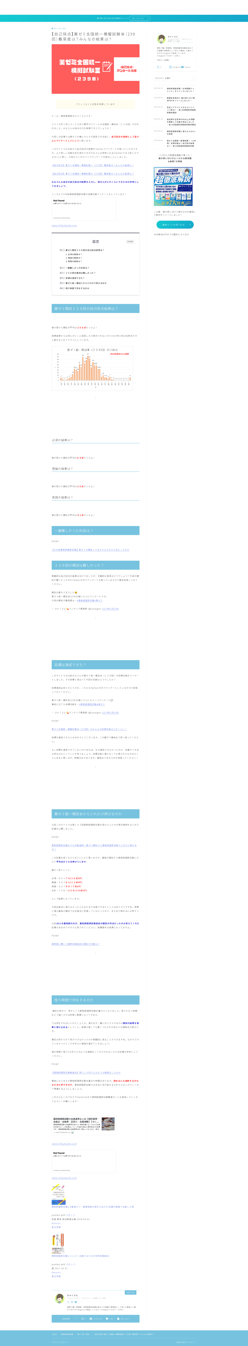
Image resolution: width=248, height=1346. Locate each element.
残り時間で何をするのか (78, 288)
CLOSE (130, 241)
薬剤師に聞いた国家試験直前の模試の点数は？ (76, 943)
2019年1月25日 (110, 608)
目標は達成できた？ (75, 278)
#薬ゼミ (98, 600)
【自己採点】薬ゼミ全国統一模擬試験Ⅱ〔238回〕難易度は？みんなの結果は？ (93, 173)
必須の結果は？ (75, 254)
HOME (54, 1334)
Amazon (56, 1223)
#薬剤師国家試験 (85, 600)
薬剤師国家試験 (67, 1334)
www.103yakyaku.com (64, 225)
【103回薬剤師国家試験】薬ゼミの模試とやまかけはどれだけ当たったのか (90, 549)
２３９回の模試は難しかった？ (81, 272)
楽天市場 (56, 1227)
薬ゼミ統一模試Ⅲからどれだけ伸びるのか (86, 283)
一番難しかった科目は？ (78, 267)
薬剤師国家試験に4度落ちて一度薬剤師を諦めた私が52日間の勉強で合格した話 (93, 1206)
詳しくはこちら (138, 18)
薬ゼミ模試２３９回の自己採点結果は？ (85, 250)
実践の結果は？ (75, 261)
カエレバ (70, 1215)
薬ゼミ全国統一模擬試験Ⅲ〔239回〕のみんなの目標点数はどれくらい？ (89, 729)
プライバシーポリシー (60, 1342)
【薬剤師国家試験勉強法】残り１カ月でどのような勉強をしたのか (86, 1072)
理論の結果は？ (75, 257)
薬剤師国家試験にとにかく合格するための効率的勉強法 (80, 1255)
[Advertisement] (96, 417)
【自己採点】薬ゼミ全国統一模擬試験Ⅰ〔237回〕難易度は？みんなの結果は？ (93, 165)
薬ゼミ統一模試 (60, 28)
